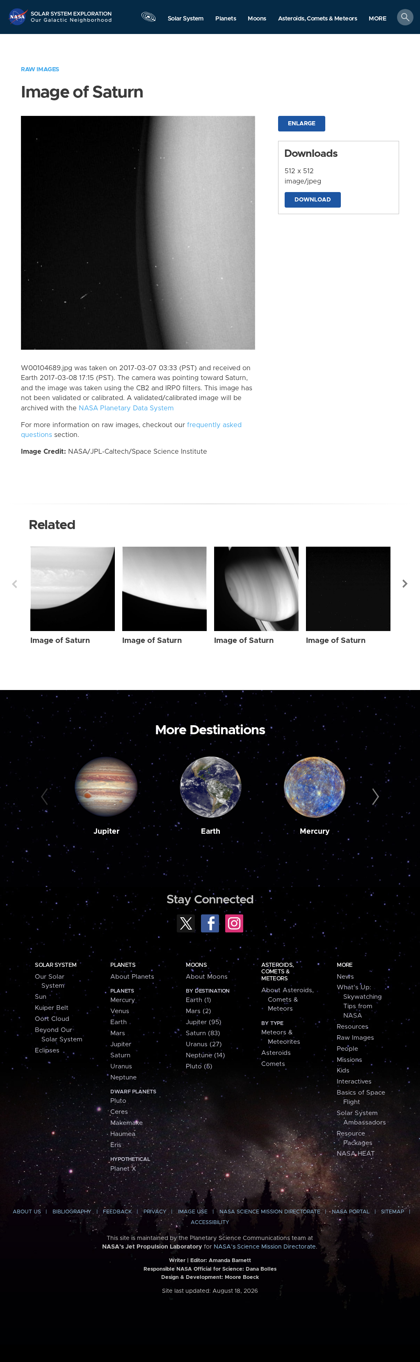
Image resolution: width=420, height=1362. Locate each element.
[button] (377, 19)
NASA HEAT (356, 1154)
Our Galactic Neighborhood (71, 22)
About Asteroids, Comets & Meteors (287, 999)
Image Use (193, 1212)
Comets (273, 1064)
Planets (122, 965)
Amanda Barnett (230, 1260)
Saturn (120, 1055)
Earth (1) (198, 1000)
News (345, 977)
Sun (40, 997)
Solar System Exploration (71, 11)
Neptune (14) (205, 1055)
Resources (352, 1027)
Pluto (118, 1101)
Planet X (123, 1169)
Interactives (354, 1082)
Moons (196, 965)
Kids (343, 1071)
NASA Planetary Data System (126, 408)
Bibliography (71, 1212)
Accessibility (210, 1222)
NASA (18, 16)
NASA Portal (351, 1212)
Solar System (55, 965)
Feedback (117, 1212)
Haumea (122, 1134)
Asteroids (276, 1053)
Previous (14, 584)
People (347, 1049)
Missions (349, 1060)
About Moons (207, 977)
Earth (210, 831)
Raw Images (40, 69)
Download (312, 200)
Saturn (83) (203, 1033)
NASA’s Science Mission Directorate (265, 1247)
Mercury (315, 831)
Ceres (119, 1112)
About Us (27, 1212)
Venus (119, 1011)
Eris (115, 1145)
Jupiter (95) (203, 1022)
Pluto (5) (199, 1066)
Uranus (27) (204, 1044)
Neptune (123, 1078)
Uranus (121, 1066)
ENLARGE (301, 124)
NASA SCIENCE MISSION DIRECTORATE (269, 1212)
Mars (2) (198, 1011)
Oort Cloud (52, 1019)
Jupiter (106, 831)
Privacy (155, 1212)
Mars (117, 1033)
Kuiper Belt (51, 1008)
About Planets (132, 977)
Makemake (126, 1123)
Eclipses (47, 1051)
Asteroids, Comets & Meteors (277, 972)
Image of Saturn (60, 641)
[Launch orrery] (148, 19)
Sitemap (392, 1212)
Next (405, 584)
